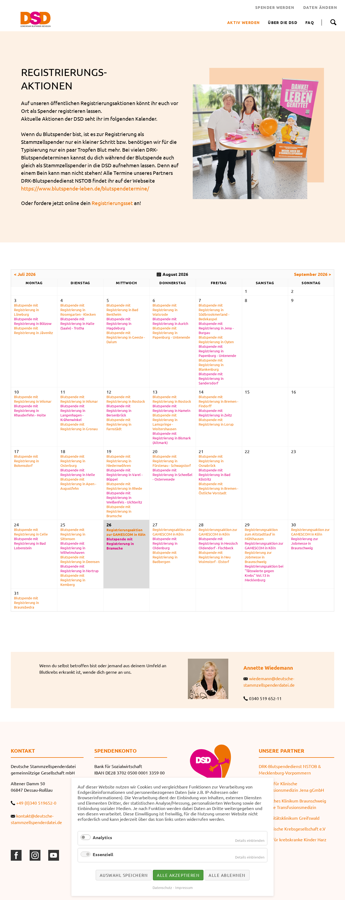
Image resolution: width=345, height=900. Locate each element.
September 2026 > (312, 274)
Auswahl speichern (124, 875)
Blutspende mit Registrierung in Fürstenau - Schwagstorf (172, 461)
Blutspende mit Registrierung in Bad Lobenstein (30, 543)
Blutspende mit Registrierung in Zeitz (215, 412)
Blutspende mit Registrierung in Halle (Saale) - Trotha (77, 323)
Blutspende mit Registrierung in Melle (77, 472)
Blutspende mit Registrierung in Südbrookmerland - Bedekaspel (214, 312)
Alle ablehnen (227, 875)
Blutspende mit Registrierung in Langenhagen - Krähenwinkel (72, 413)
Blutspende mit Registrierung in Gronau (79, 426)
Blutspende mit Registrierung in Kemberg (72, 580)
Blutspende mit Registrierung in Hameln (171, 408)
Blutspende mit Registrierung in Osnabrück (211, 461)
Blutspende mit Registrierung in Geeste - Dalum (125, 337)
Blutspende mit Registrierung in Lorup (216, 421)
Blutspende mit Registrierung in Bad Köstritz (214, 474)
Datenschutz (162, 887)
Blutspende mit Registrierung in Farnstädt (118, 424)
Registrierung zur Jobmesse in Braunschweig (258, 557)
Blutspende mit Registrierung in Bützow (32, 321)
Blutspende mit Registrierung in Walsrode (165, 310)
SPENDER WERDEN (274, 7)
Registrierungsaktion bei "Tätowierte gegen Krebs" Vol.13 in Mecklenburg (264, 573)
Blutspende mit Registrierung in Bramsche (118, 511)
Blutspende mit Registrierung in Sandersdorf (211, 378)
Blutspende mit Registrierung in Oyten (216, 339)
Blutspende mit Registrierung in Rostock (125, 399)
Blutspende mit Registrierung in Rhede (124, 486)
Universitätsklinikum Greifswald (289, 818)
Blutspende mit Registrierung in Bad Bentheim (122, 310)
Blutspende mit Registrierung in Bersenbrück (118, 410)
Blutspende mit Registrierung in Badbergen (165, 557)
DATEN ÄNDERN (320, 7)
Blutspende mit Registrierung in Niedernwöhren (118, 461)
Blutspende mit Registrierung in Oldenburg (165, 543)
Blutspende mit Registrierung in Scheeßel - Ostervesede (172, 474)
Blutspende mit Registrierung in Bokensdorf (26, 461)
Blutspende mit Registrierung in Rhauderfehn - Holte (30, 410)
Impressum (184, 887)
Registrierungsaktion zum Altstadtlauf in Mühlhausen (261, 534)
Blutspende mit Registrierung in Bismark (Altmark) (172, 438)
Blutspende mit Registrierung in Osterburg (72, 461)
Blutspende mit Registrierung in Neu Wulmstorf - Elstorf (214, 557)
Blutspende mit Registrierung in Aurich (170, 321)
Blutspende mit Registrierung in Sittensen (72, 534)
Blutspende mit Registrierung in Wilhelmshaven (72, 548)
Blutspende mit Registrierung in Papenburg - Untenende (171, 332)
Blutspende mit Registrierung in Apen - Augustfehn (78, 484)
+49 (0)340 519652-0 (36, 802)
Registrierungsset (112, 203)
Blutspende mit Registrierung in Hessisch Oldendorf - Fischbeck (218, 543)
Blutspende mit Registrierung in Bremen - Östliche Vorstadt (218, 488)
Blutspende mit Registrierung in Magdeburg (118, 323)
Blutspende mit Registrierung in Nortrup (79, 568)
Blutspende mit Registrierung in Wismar (32, 399)
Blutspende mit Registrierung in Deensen (79, 559)
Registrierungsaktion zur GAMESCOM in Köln (126, 532)
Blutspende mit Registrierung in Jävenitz (33, 330)
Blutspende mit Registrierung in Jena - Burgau (216, 328)
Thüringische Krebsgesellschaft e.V (292, 828)
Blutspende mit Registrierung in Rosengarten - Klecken (78, 310)
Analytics (102, 837)
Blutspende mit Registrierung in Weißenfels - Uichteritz (124, 497)
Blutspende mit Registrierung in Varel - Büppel (124, 474)
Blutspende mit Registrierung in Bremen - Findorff (218, 401)
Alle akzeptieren (178, 875)
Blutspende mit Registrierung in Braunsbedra (26, 602)
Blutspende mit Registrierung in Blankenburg (211, 364)
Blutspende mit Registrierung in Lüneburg (26, 310)
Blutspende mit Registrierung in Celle (31, 531)
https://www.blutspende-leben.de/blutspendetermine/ (85, 188)
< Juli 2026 (25, 274)
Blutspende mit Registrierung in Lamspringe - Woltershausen (165, 422)
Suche (333, 22)
